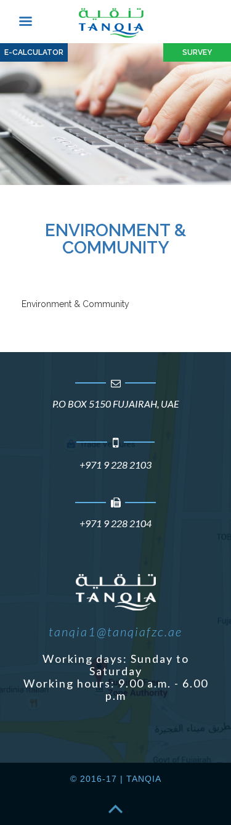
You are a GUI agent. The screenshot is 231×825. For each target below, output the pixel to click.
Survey (197, 52)
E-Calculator (33, 52)
